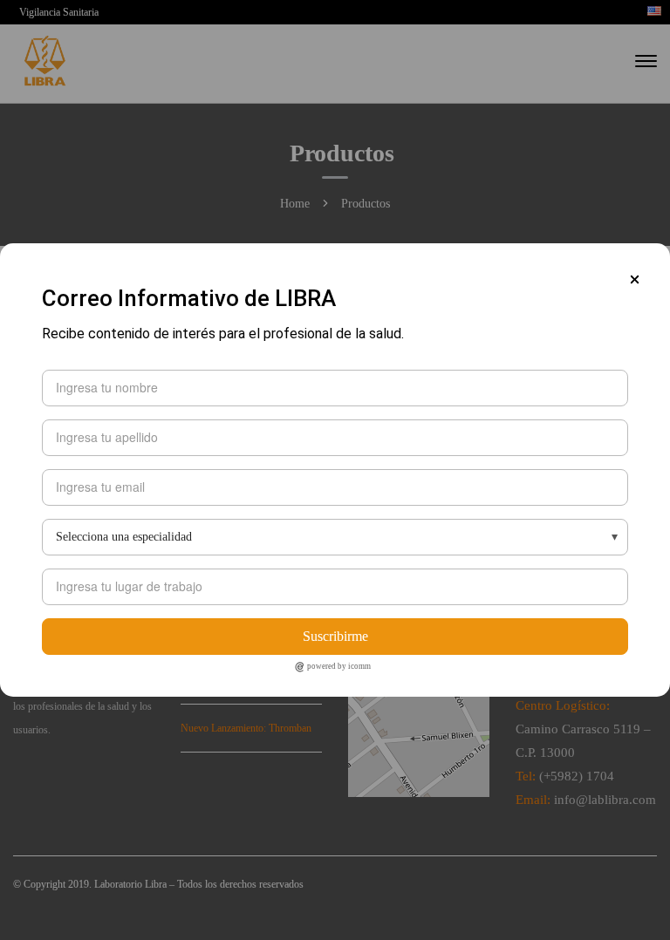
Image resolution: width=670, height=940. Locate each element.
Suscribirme (335, 636)
